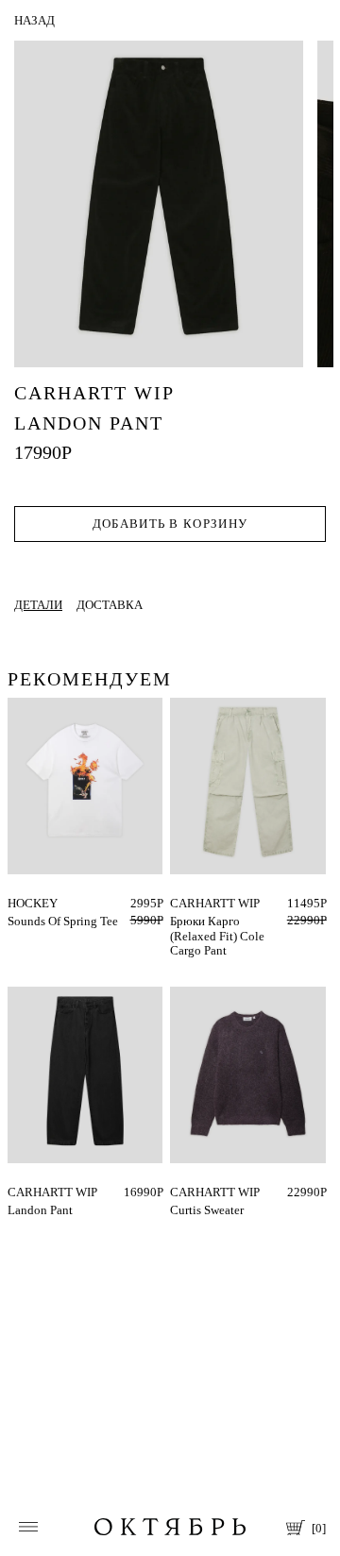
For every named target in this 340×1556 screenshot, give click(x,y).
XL (211, 1192)
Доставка (109, 605)
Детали (38, 605)
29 (197, 903)
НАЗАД (34, 20)
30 (176, 903)
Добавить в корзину (170, 523)
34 (14, 1192)
